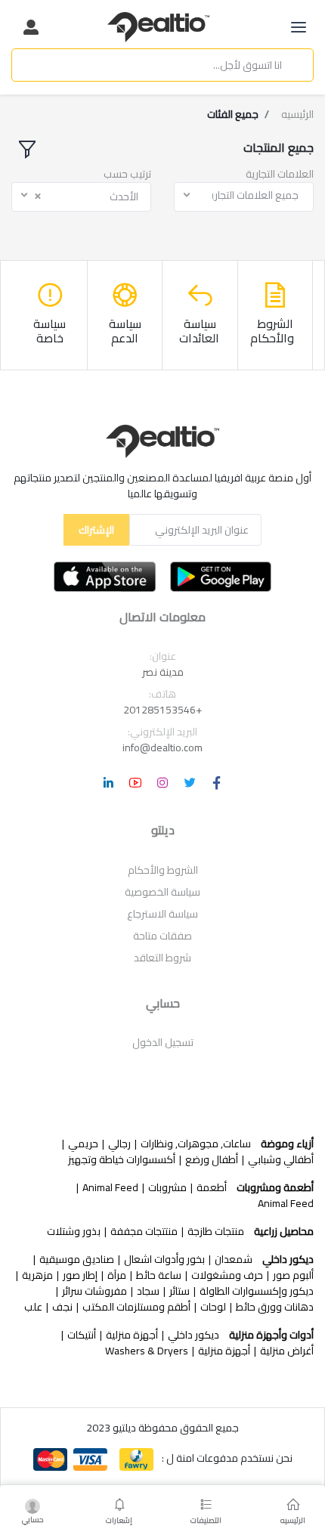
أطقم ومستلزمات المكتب (136, 1307)
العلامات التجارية (280, 174)
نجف (62, 1307)
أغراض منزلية (287, 1351)
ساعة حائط (158, 1275)
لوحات (213, 1307)
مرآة (116, 1275)
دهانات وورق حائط (275, 1307)
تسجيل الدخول (162, 1042)
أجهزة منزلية (132, 1335)
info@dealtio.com (162, 747)
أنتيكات (81, 1335)
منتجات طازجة (215, 1232)
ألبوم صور (293, 1275)
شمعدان (233, 1259)
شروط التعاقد (162, 957)
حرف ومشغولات (227, 1275)
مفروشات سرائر (94, 1291)
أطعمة (212, 1188)
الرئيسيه (297, 114)
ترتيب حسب (127, 174)
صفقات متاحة (162, 936)
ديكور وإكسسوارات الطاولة (257, 1291)
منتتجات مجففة (144, 1232)
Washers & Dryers (146, 1351)
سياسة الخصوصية (162, 892)
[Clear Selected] (38, 196)
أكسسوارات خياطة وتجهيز (121, 1160)
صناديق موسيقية (76, 1259)
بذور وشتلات (74, 1232)
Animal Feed (110, 1188)
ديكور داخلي (193, 1335)
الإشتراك (96, 530)
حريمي (83, 1144)
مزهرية (37, 1275)
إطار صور (80, 1275)
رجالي (119, 1144)
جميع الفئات (232, 114)
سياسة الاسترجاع (162, 914)
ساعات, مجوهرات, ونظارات (196, 1144)
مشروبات (167, 1188)
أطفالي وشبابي (281, 1160)
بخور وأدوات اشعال (164, 1259)
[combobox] (244, 196)
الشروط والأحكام (163, 870)
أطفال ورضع (211, 1160)
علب (33, 1307)
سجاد (148, 1291)
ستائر (179, 1291)
